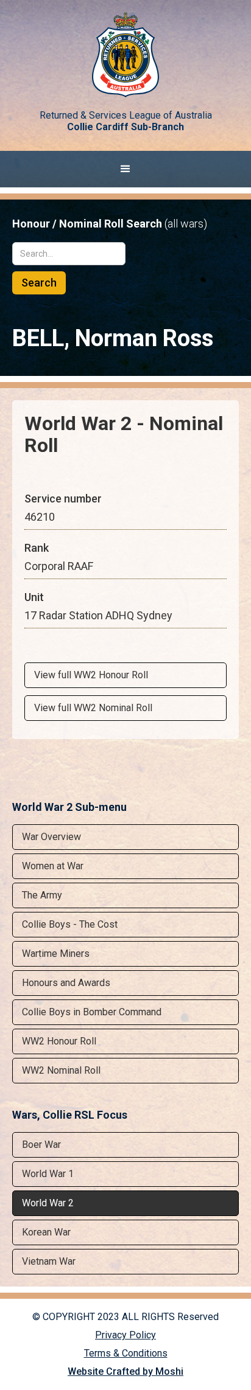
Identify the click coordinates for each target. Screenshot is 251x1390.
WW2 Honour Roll (59, 1041)
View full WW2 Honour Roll (91, 675)
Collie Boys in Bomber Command (91, 1012)
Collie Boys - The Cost (70, 924)
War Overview (51, 837)
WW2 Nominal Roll (61, 1070)
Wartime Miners (56, 953)
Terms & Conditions (126, 1353)
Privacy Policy (125, 1335)
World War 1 (48, 1174)
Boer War (41, 1144)
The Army (42, 895)
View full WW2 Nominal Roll (93, 708)
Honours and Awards (66, 983)
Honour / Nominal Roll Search (109, 224)
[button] (125, 169)
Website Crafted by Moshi (125, 1371)
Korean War (46, 1232)
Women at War (52, 866)
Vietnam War (49, 1261)
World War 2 (48, 1203)
